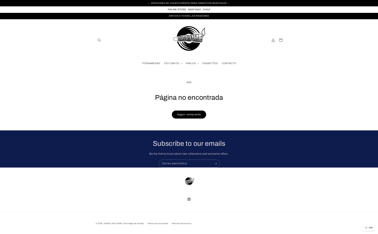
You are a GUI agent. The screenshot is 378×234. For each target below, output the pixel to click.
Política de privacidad (158, 223)
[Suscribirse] (215, 164)
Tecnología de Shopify (133, 223)
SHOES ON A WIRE (113, 223)
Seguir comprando (189, 114)
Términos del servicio (182, 223)
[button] (99, 40)
